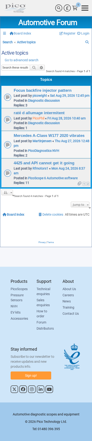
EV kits (16, 312)
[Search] (58, 8)
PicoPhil (38, 118)
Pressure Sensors (17, 297)
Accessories (19, 318)
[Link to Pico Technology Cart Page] (75, 8)
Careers (68, 295)
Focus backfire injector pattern (42, 90)
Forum (41, 322)
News (67, 301)
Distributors (45, 328)
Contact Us (71, 313)
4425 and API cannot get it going (44, 163)
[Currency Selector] (67, 8)
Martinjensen (42, 141)
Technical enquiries (43, 291)
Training (68, 307)
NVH (14, 306)
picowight (40, 95)
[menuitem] (83, 33)
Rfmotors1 (40, 168)
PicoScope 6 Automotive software (53, 178)
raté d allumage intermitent (39, 112)
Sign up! (31, 375)
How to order (42, 313)
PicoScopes (19, 289)
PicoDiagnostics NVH (43, 151)
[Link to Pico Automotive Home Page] (15, 8)
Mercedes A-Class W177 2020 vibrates (49, 135)
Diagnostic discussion (44, 100)
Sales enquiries (43, 302)
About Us (69, 289)
